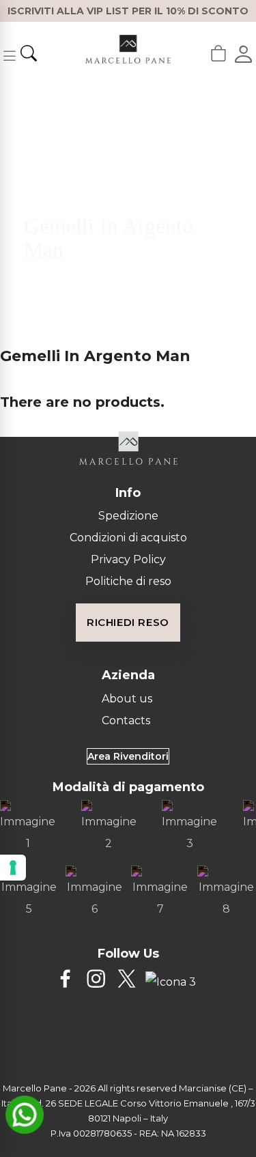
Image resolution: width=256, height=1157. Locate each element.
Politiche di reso (128, 581)
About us (127, 698)
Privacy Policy (128, 559)
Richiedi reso (128, 622)
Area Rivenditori (128, 756)
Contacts (126, 720)
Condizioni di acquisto (128, 537)
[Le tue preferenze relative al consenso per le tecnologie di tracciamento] (13, 868)
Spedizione (128, 515)
